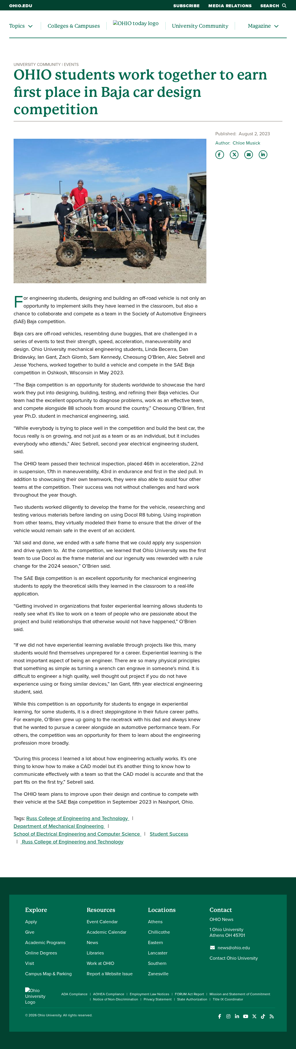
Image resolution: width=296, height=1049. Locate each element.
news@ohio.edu (234, 947)
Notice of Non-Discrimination (115, 999)
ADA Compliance (74, 993)
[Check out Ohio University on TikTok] (263, 1016)
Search (269, 6)
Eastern (155, 942)
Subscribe (186, 6)
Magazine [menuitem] (259, 26)
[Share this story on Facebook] (219, 154)
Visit (29, 963)
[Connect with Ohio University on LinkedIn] (236, 1016)
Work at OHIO (100, 963)
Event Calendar (102, 921)
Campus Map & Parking (48, 973)
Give (29, 932)
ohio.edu (20, 6)
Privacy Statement (158, 999)
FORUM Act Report (189, 993)
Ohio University (49, 1015)
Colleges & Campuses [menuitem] (74, 26)
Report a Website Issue (110, 973)
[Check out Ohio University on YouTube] (245, 1016)
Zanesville (158, 973)
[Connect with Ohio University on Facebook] (219, 1016)
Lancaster (157, 953)
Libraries (95, 953)
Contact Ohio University (234, 958)
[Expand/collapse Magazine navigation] (276, 26)
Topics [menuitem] (17, 26)
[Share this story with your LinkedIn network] (263, 154)
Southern (157, 963)
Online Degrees (41, 953)
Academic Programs (45, 942)
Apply (31, 921)
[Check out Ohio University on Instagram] (228, 1016)
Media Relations (230, 6)
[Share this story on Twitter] (234, 154)
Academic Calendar (106, 932)
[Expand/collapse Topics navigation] (30, 26)
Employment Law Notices (149, 993)
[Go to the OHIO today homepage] (136, 26)
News (92, 942)
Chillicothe (159, 932)
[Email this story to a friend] (248, 154)
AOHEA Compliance (108, 993)
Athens (155, 921)
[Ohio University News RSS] (271, 1016)
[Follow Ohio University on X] (254, 1016)
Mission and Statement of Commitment (240, 993)
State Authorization (192, 999)
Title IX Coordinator (228, 999)
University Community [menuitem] (200, 26)
